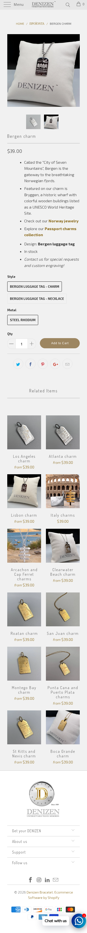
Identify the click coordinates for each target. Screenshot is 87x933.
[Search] (67, 4)
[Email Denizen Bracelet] (55, 880)
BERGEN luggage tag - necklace (37, 299)
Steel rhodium (23, 320)
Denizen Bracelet (40, 892)
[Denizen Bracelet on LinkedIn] (47, 880)
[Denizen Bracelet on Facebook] (30, 880)
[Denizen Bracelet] (43, 5)
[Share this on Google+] (55, 364)
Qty (10, 334)
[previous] (12, 70)
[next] (75, 70)
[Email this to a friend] (67, 364)
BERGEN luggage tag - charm (34, 286)
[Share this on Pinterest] (43, 364)
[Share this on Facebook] (30, 364)
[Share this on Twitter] (18, 364)
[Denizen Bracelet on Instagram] (39, 880)
